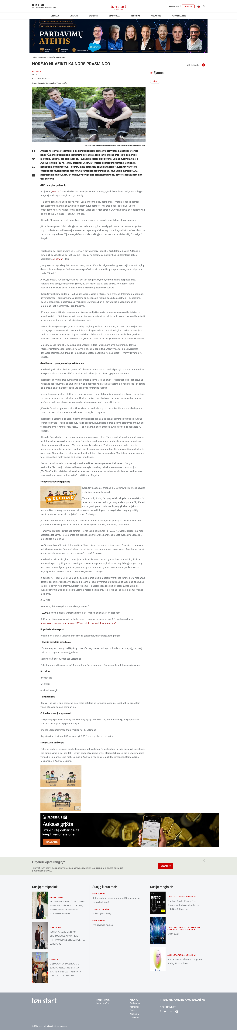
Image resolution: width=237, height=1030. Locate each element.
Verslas (55, 16)
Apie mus (134, 1014)
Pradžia (34, 57)
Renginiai (135, 16)
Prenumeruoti (174, 6)
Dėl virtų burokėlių (101, 913)
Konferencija (193, 927)
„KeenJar (58, 259)
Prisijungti (188, 6)
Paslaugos (156, 16)
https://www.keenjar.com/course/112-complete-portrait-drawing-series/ (78, 623)
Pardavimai (98, 894)
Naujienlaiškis (179, 16)
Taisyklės (134, 1017)
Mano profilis (102, 1003)
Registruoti (166, 866)
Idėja (155, 81)
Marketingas (57, 897)
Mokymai (74, 16)
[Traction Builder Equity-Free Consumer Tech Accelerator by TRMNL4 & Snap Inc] (158, 903)
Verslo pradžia (62, 83)
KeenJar (56, 191)
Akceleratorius (176, 897)
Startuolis (40, 57)
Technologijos (51, 83)
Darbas (133, 1010)
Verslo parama (186, 929)
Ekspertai (93, 16)
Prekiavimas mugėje (102, 925)
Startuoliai (114, 16)
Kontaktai (134, 1007)
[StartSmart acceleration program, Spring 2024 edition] (158, 959)
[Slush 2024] (158, 930)
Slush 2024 (173, 933)
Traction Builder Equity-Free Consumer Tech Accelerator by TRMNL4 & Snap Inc (183, 905)
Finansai (54, 959)
